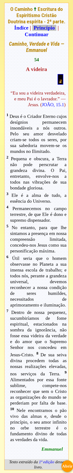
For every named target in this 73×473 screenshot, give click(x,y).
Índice (21, 28)
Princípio (44, 28)
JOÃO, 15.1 (53, 104)
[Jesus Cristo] (60, 83)
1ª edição (46, 462)
